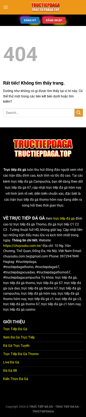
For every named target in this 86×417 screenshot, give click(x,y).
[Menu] (5, 7)
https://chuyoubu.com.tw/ (22, 246)
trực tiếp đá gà (64, 218)
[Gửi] (79, 113)
